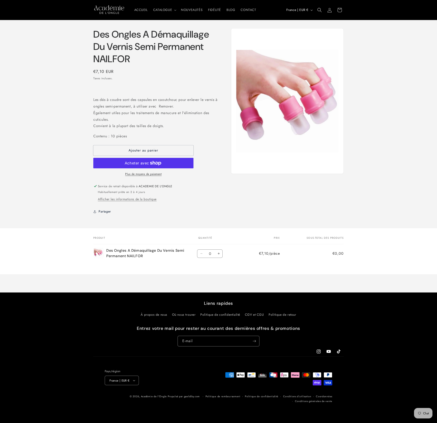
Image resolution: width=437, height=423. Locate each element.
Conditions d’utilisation (297, 396)
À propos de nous (154, 314)
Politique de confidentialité (220, 314)
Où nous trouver (184, 314)
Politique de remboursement (223, 396)
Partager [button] (105, 211)
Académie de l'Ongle (154, 396)
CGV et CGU (254, 314)
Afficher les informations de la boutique (127, 199)
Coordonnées (324, 396)
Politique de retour (282, 314)
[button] (164, 10)
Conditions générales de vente (313, 401)
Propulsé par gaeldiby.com (183, 396)
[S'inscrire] (254, 341)
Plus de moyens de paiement (143, 174)
